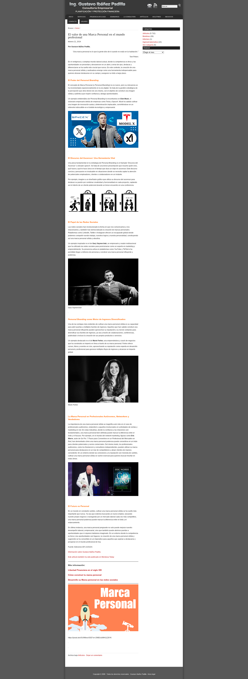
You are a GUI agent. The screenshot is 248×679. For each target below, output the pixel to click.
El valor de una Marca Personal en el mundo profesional (96, 36)
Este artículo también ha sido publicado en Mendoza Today (91, 557)
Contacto (73, 21)
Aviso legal (151, 674)
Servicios (82, 17)
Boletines (157, 17)
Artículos (144, 17)
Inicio (71, 17)
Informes (146, 39)
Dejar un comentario (94, 655)
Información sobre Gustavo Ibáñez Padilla (84, 552)
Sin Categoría (148, 45)
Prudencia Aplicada (98, 17)
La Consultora (130, 17)
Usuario (84, 21)
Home (77, 28)
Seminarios (114, 17)
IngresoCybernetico (150, 42)
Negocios (169, 17)
